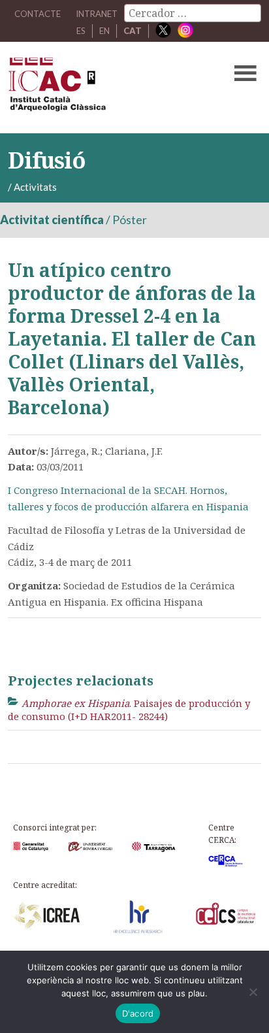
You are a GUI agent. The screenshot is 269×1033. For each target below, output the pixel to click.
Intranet (97, 13)
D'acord (138, 1013)
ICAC (107, 87)
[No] (252, 991)
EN (104, 30)
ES (81, 30)
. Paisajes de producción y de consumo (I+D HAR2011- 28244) (129, 710)
